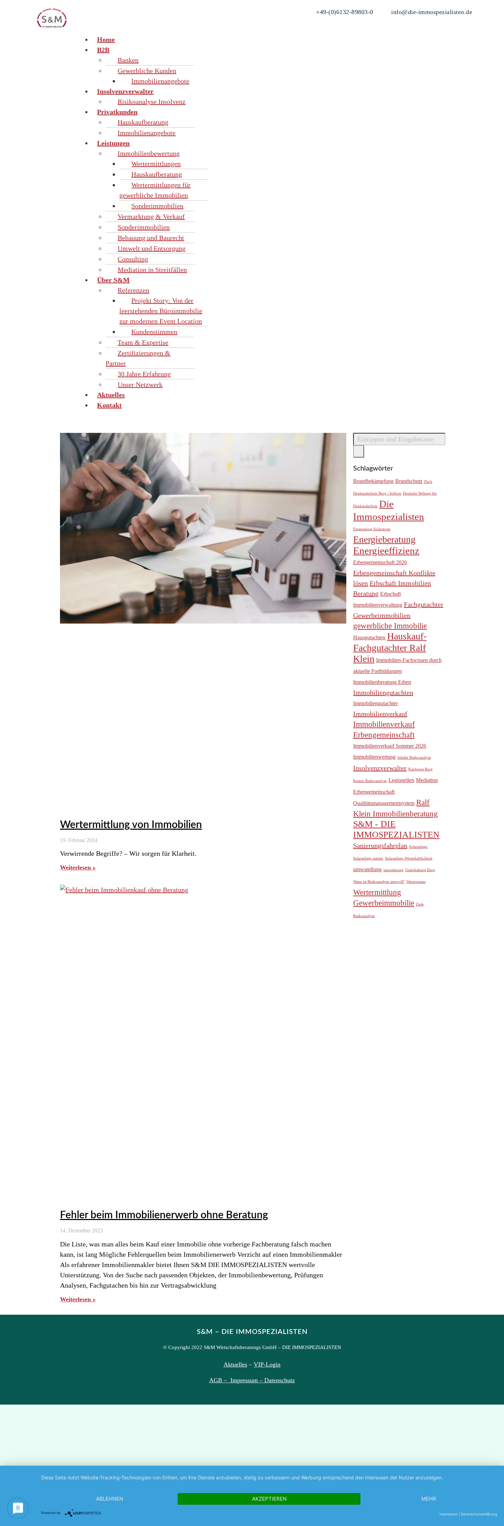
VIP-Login (267, 1364)
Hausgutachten (369, 638)
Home (106, 39)
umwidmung (393, 870)
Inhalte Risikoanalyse (414, 757)
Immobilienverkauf (380, 714)
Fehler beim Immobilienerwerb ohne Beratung (164, 1215)
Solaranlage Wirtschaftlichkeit (408, 858)
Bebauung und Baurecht (151, 237)
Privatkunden (117, 112)
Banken (128, 60)
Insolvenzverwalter (125, 91)
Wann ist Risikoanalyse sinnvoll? (379, 882)
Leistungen (113, 143)
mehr (428, 1498)
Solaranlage (418, 847)
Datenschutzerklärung (479, 1514)
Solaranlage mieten (368, 858)
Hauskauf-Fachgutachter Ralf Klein (390, 647)
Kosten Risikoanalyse (370, 781)
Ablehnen (109, 1498)
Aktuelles (111, 395)
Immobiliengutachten (383, 692)
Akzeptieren (269, 1498)
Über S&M (113, 280)
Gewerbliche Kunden (147, 70)
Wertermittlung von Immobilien (131, 825)
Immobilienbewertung (149, 153)
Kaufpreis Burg (420, 769)
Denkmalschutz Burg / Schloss (377, 493)
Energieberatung (384, 539)
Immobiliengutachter (375, 703)
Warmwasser (416, 882)
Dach (428, 482)
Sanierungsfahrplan (380, 845)
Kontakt (109, 405)
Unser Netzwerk (140, 384)
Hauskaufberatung (143, 122)
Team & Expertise (143, 342)
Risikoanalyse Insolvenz (151, 101)
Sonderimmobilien (157, 206)
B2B (103, 50)
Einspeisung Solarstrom (372, 529)
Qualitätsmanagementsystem (384, 803)
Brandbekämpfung (373, 481)
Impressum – (247, 1380)
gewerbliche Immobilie (390, 625)
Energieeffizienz (386, 550)
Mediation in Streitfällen (152, 269)
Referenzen (133, 290)
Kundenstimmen (154, 331)
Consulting (133, 259)
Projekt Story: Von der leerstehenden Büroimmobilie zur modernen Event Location (160, 311)
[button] (275, 29)
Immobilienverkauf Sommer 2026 (389, 746)
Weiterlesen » (78, 867)
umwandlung (367, 869)
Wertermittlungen (156, 163)
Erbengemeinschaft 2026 (380, 562)
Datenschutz (279, 1380)
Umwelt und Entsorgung (151, 248)
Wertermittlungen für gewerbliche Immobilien (155, 190)
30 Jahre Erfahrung (144, 374)
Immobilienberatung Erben (382, 682)
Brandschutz (408, 481)
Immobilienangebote (160, 81)
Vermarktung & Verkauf (151, 216)
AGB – (219, 1380)
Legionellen (401, 780)
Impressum (449, 1514)
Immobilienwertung (374, 757)
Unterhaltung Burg (420, 870)
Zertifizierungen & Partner (138, 358)
